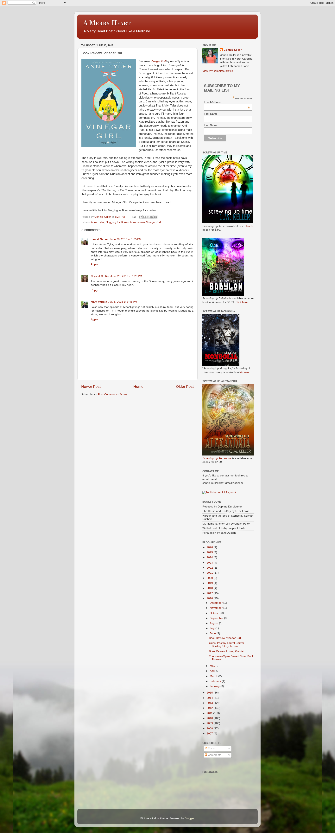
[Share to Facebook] (152, 217)
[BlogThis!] (144, 217)
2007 (210, 733)
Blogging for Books (117, 222)
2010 (210, 718)
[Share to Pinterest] (155, 217)
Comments (214, 754)
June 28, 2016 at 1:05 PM (125, 239)
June (213, 633)
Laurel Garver (100, 239)
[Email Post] (133, 216)
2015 (210, 692)
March (214, 676)
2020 (210, 578)
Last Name (210, 125)
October (215, 613)
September (217, 618)
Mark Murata (99, 301)
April (213, 670)
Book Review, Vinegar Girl (225, 637)
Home (138, 386)
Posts (211, 748)
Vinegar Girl (158, 61)
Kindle (250, 226)
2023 (210, 562)
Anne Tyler (97, 222)
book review (137, 222)
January (215, 686)
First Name (211, 113)
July (212, 628)
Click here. (242, 302)
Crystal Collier (100, 276)
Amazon (245, 372)
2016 (210, 598)
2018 (210, 588)
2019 (210, 583)
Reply (94, 264)
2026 (210, 547)
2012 (210, 708)
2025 (210, 552)
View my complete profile (217, 70)
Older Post (185, 386)
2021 (210, 572)
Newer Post (91, 386)
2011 (210, 713)
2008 (210, 728)
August (214, 623)
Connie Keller (233, 49)
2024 (210, 557)
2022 (210, 567)
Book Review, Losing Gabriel (226, 651)
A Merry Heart (107, 23)
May (213, 665)
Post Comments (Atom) (112, 394)
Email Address (227, 102)
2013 (210, 702)
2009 (210, 723)
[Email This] (141, 217)
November (216, 607)
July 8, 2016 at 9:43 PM (122, 301)
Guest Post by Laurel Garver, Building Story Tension (227, 645)
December (216, 602)
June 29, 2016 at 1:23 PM (126, 276)
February (216, 681)
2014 (210, 697)
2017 (210, 593)
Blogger (189, 818)
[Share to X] (148, 217)
